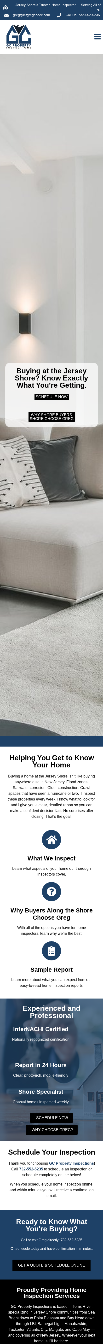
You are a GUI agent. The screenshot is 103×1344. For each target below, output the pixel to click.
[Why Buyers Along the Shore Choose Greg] (51, 891)
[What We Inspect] (51, 839)
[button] (77, 37)
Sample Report (51, 969)
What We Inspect (51, 858)
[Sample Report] (51, 950)
